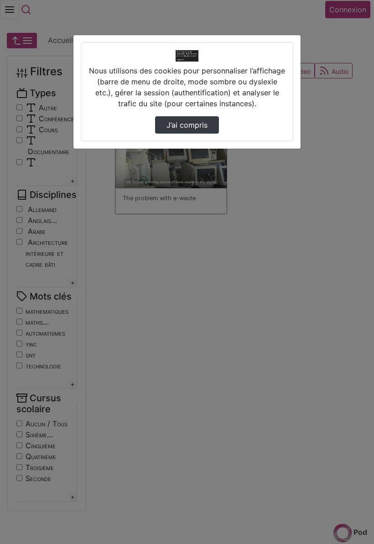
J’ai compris (187, 125)
